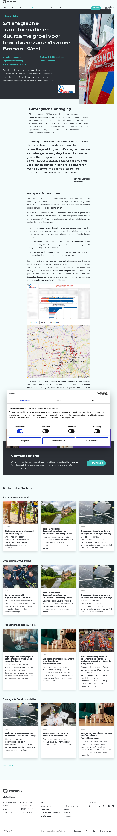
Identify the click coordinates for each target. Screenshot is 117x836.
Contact (96, 8)
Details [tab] (58, 400)
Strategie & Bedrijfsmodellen (52, 57)
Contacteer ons (96, 463)
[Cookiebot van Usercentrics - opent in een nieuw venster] (98, 393)
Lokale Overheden (47, 61)
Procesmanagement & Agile (14, 64)
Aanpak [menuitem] (45, 809)
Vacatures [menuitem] (67, 816)
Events (54, 8)
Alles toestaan (92, 441)
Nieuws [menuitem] (66, 809)
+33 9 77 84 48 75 (26, 812)
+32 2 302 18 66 (26, 806)
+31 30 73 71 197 (26, 809)
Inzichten (44, 8)
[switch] (45, 431)
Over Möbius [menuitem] (68, 813)
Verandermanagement (12, 57)
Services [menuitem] (46, 803)
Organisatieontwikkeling (13, 61)
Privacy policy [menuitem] (91, 831)
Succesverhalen (11, 16)
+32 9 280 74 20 (26, 802)
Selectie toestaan (58, 441)
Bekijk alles (7, 765)
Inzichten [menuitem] (46, 816)
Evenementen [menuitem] (68, 803)
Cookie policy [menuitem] (78, 831)
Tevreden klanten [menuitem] (50, 813)
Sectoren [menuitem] (46, 806)
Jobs (87, 8)
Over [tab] (93, 400)
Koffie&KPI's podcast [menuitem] (71, 806)
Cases (35, 8)
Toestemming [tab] (24, 400)
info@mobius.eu (9, 797)
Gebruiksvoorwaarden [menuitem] (106, 831)
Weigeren (25, 441)
